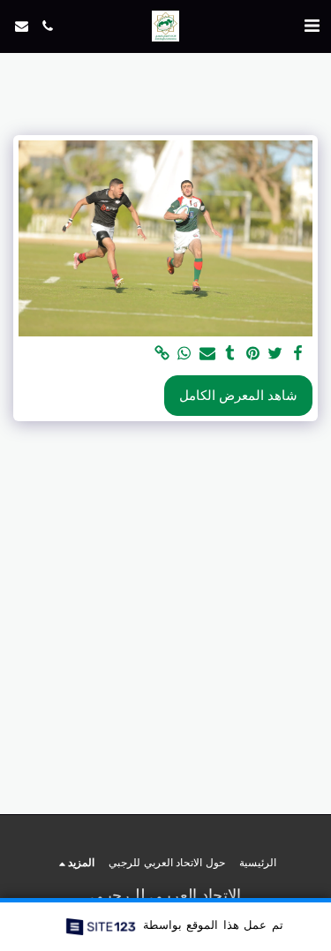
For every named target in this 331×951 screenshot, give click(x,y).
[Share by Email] (206, 353)
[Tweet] (275, 353)
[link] (161, 353)
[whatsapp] (184, 353)
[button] (312, 26)
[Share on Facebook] (297, 353)
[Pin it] (252, 353)
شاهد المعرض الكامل (238, 396)
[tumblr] (229, 353)
